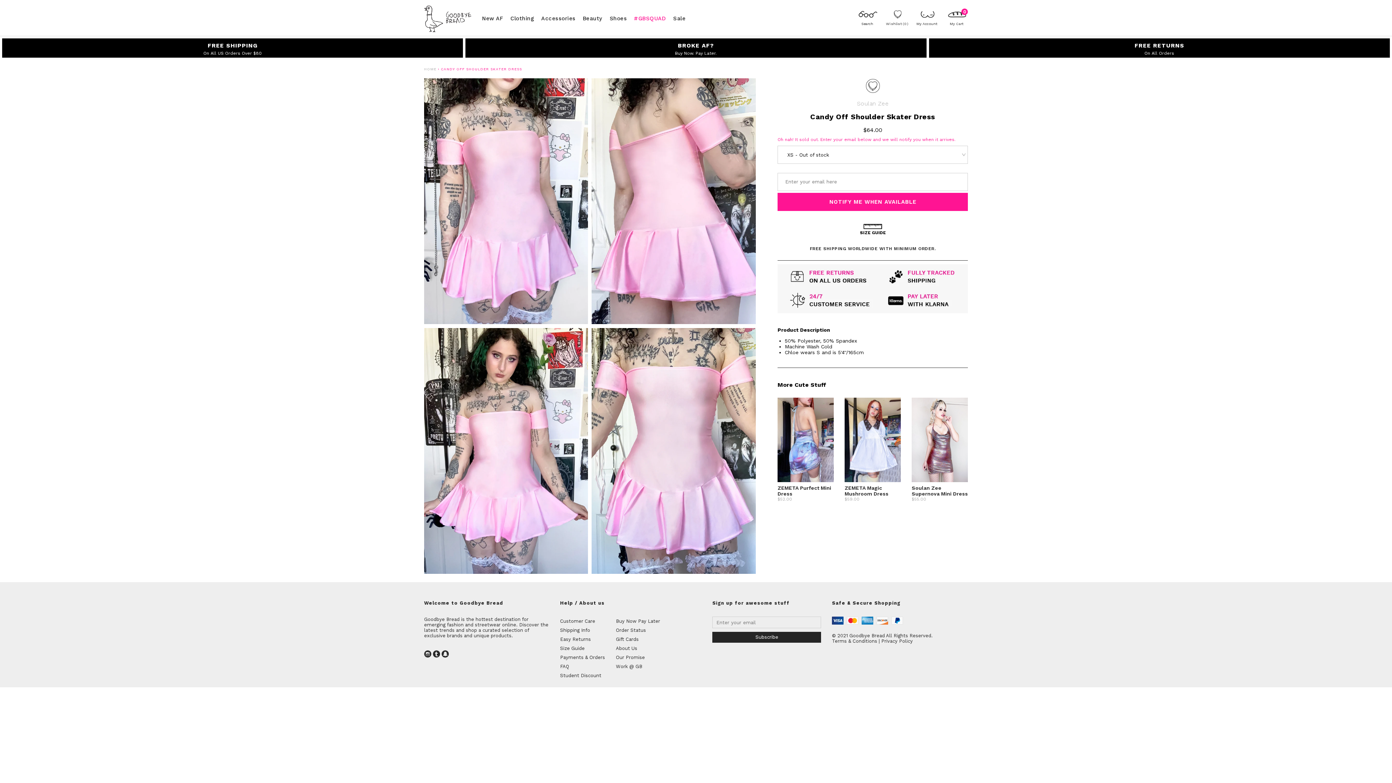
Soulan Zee (872, 103)
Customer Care (577, 621)
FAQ (564, 666)
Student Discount (580, 675)
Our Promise (630, 657)
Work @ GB (629, 666)
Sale (679, 18)
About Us (626, 648)
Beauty (592, 18)
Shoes (618, 18)
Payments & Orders (582, 657)
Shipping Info (575, 630)
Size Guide (572, 648)
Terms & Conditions (854, 641)
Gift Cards (627, 639)
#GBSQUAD (650, 18)
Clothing (522, 18)
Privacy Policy (897, 641)
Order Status (631, 630)
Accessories (558, 18)
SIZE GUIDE (873, 232)
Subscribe (766, 637)
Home (430, 69)
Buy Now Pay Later (638, 621)
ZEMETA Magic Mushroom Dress (866, 491)
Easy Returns (575, 639)
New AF (492, 18)
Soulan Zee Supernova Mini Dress (940, 491)
